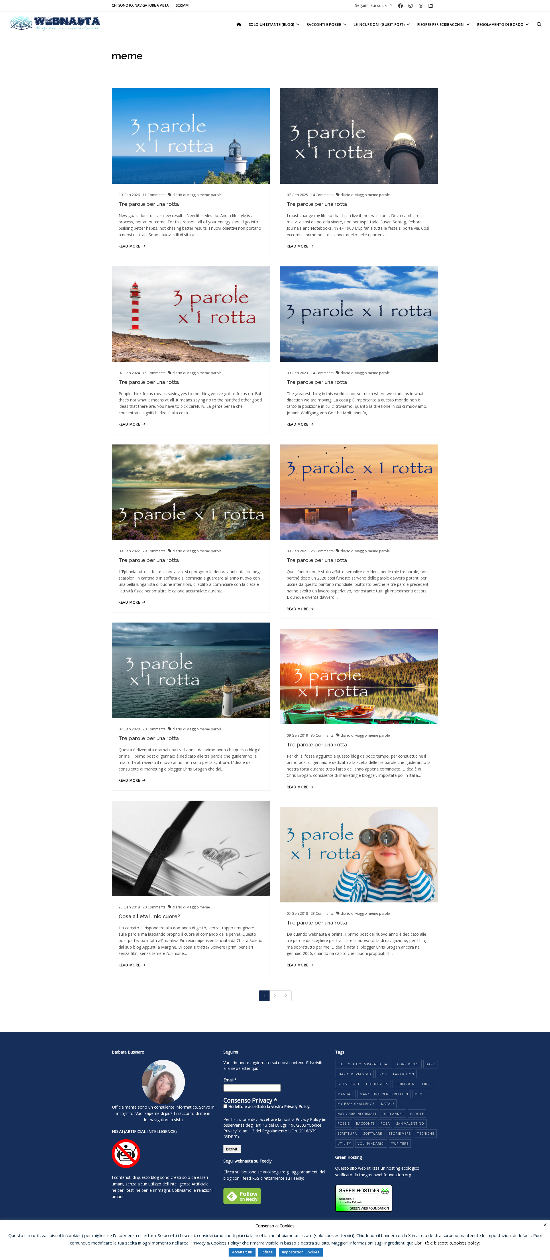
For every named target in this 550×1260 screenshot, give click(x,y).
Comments (154, 194)
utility (344, 1143)
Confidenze (408, 1064)
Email (230, 1079)
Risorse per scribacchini (441, 24)
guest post (348, 1084)
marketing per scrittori (384, 1094)
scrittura (347, 1133)
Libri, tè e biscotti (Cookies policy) (447, 1243)
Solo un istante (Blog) (271, 24)
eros (382, 1074)
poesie (343, 1123)
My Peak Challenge (356, 1103)
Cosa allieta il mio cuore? (149, 916)
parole (216, 194)
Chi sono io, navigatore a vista (140, 5)
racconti (365, 1123)
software (372, 1133)
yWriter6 (399, 1143)
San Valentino (410, 1123)
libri (426, 1084)
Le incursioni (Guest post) (379, 24)
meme (205, 194)
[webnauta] (55, 23)
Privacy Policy (308, 1119)
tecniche (425, 1133)
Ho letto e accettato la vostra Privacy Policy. (268, 1106)
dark (430, 1064)
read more (129, 246)
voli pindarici (371, 1143)
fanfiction (403, 1074)
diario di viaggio (186, 194)
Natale (387, 1103)
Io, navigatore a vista (163, 1119)
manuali (345, 1094)
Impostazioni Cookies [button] (300, 1252)
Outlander (393, 1113)
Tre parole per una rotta (149, 204)
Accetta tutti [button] (242, 1252)
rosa (385, 1123)
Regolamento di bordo (500, 24)
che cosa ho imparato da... (364, 1064)
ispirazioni (405, 1084)
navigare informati (356, 1113)
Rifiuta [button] (267, 1252)
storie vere (399, 1133)
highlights (377, 1084)
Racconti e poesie (324, 24)
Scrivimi (182, 5)
